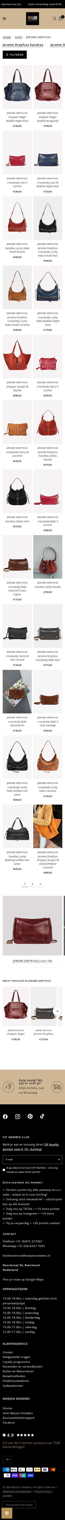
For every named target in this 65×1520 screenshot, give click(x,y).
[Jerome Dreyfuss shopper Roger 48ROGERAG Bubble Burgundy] (47, 87)
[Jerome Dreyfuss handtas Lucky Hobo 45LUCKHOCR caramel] (47, 757)
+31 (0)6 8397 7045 (31, 1246)
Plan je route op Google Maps (23, 1279)
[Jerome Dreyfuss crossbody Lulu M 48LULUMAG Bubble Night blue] (47, 152)
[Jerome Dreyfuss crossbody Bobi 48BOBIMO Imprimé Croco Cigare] (17, 557)
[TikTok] (46, 1116)
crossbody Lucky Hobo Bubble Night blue (47, 321)
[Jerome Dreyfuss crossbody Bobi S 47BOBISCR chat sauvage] (47, 691)
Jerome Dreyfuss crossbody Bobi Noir (48, 657)
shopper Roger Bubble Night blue (17, 118)
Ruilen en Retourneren (18, 1371)
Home (7, 37)
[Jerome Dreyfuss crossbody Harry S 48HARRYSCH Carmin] (47, 356)
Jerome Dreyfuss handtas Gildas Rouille (48, 455)
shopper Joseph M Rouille (17, 388)
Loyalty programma (16, 1362)
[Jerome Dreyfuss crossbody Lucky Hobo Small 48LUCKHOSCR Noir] (47, 218)
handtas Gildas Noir (17, 521)
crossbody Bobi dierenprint (17, 723)
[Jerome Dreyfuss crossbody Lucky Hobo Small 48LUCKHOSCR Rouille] (17, 218)
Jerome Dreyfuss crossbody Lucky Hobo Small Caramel (17, 321)
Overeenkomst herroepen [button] (19, 1504)
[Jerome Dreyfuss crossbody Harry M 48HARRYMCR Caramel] (17, 422)
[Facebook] (8, 1117)
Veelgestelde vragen (16, 1357)
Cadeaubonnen (13, 1385)
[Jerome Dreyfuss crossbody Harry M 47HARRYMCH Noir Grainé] (17, 626)
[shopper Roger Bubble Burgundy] (16, 1006)
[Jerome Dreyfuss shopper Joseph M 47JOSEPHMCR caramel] (47, 826)
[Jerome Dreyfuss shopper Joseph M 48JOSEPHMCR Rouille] (17, 356)
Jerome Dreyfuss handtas (23, 45)
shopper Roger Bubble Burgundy (47, 118)
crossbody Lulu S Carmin (17, 184)
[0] (60, 18)
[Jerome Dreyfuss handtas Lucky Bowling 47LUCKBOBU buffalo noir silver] (17, 826)
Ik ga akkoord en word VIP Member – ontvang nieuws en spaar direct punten (32, 1170)
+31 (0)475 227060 (29, 1241)
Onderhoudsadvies (16, 1381)
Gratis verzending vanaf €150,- (39, 4)
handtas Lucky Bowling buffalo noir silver (17, 860)
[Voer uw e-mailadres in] (58, 1159)
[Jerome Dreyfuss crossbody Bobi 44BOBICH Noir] (47, 626)
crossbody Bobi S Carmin (48, 523)
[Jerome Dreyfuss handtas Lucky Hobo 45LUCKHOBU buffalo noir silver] (17, 757)
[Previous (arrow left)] (8, 1011)
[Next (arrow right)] (57, 1011)
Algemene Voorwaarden (17, 1491)
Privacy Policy (42, 1491)
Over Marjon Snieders (18, 1413)
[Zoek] (55, 18)
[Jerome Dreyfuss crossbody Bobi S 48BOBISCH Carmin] (47, 491)
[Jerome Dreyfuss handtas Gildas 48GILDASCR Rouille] (47, 422)
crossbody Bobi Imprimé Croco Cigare (17, 590)
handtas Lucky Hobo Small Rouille (17, 249)
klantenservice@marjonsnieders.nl (26, 1255)
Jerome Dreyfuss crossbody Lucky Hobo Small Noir (48, 251)
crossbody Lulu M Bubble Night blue (48, 184)
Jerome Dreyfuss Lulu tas (32, 961)
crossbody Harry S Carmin (48, 388)
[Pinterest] (33, 1116)
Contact (8, 1352)
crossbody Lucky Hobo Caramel (48, 789)
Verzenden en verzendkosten (23, 1366)
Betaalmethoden (14, 1376)
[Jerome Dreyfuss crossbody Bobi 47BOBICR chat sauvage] (17, 691)
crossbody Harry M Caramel (17, 453)
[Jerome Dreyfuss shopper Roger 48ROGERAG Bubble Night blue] (17, 87)
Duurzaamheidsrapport (19, 1418)
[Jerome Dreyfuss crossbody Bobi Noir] (44, 1006)
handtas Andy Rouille (48, 587)
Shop (18, 37)
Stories (7, 1408)
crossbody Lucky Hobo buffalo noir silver (17, 790)
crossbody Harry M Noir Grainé (17, 657)
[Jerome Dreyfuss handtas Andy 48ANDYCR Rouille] (47, 557)
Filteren (17, 54)
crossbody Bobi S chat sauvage (48, 723)
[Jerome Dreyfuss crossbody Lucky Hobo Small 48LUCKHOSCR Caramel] (17, 287)
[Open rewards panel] (6, 1513)
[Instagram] (21, 1117)
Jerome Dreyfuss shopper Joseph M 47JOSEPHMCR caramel (48, 862)
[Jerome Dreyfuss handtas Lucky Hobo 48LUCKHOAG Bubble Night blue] (47, 287)
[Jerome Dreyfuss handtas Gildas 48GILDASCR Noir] (17, 491)
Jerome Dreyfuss (17, 113)
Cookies (7, 1495)
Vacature (9, 1422)
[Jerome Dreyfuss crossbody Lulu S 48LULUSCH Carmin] (17, 152)
